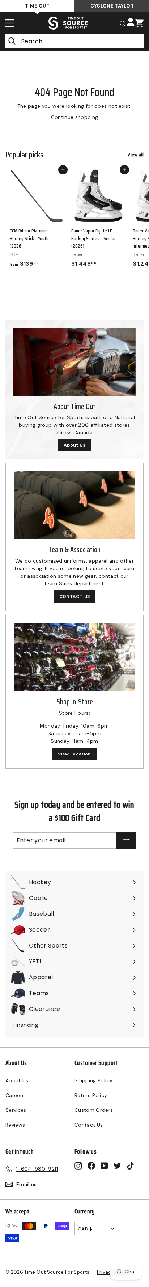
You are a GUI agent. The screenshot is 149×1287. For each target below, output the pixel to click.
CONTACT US (74, 596)
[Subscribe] (126, 840)
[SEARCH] (122, 23)
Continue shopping (74, 117)
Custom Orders (93, 1110)
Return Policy (90, 1095)
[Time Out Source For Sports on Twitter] (117, 1165)
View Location (74, 754)
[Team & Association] (74, 505)
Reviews (15, 1125)
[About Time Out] (74, 362)
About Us (74, 445)
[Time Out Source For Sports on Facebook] (91, 1165)
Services (15, 1110)
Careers (15, 1095)
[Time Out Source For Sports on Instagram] (78, 1165)
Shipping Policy (93, 1080)
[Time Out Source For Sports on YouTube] (104, 1165)
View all (136, 155)
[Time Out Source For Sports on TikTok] (130, 1165)
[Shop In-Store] (74, 657)
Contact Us (88, 1125)
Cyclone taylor (111, 6)
